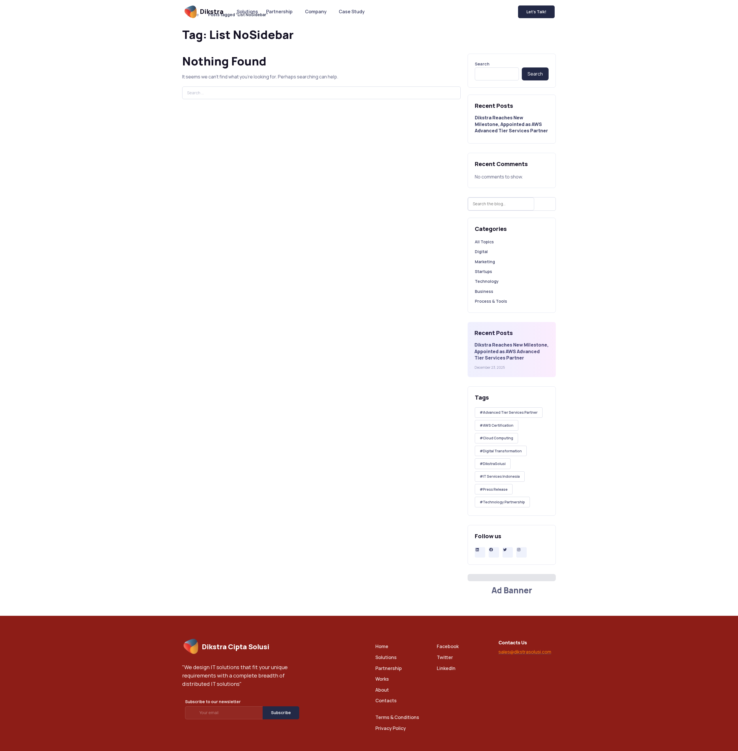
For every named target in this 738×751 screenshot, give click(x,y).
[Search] (546, 203)
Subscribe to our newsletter (213, 701)
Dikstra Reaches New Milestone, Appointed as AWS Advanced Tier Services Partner (511, 124)
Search (482, 64)
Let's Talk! (536, 11)
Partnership (279, 11)
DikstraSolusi (494, 463)
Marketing (485, 261)
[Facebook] (494, 549)
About (382, 690)
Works (382, 679)
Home (381, 646)
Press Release (495, 489)
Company (316, 11)
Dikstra (211, 11)
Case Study (352, 11)
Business (484, 291)
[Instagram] (521, 549)
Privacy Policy (390, 728)
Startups (483, 271)
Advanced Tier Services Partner (510, 412)
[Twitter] (508, 549)
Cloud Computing (498, 438)
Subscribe (281, 712)
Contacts (386, 700)
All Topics (484, 241)
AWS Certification (498, 425)
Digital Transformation (502, 451)
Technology (487, 281)
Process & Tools (491, 301)
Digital (481, 251)
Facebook (448, 646)
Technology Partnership (504, 502)
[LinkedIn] (480, 549)
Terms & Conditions (397, 717)
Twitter (445, 657)
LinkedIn (446, 668)
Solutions (247, 11)
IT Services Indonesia (501, 476)
